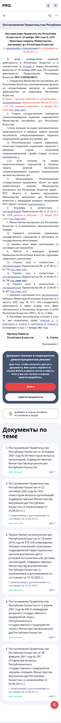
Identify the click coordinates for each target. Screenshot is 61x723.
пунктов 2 (46, 320)
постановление (50, 295)
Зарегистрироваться (30, 397)
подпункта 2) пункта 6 (44, 324)
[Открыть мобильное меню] (55, 5)
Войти (30, 386)
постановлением (12, 211)
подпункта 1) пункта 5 (16, 324)
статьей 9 (28, 66)
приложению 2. (36, 204)
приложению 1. (11, 157)
